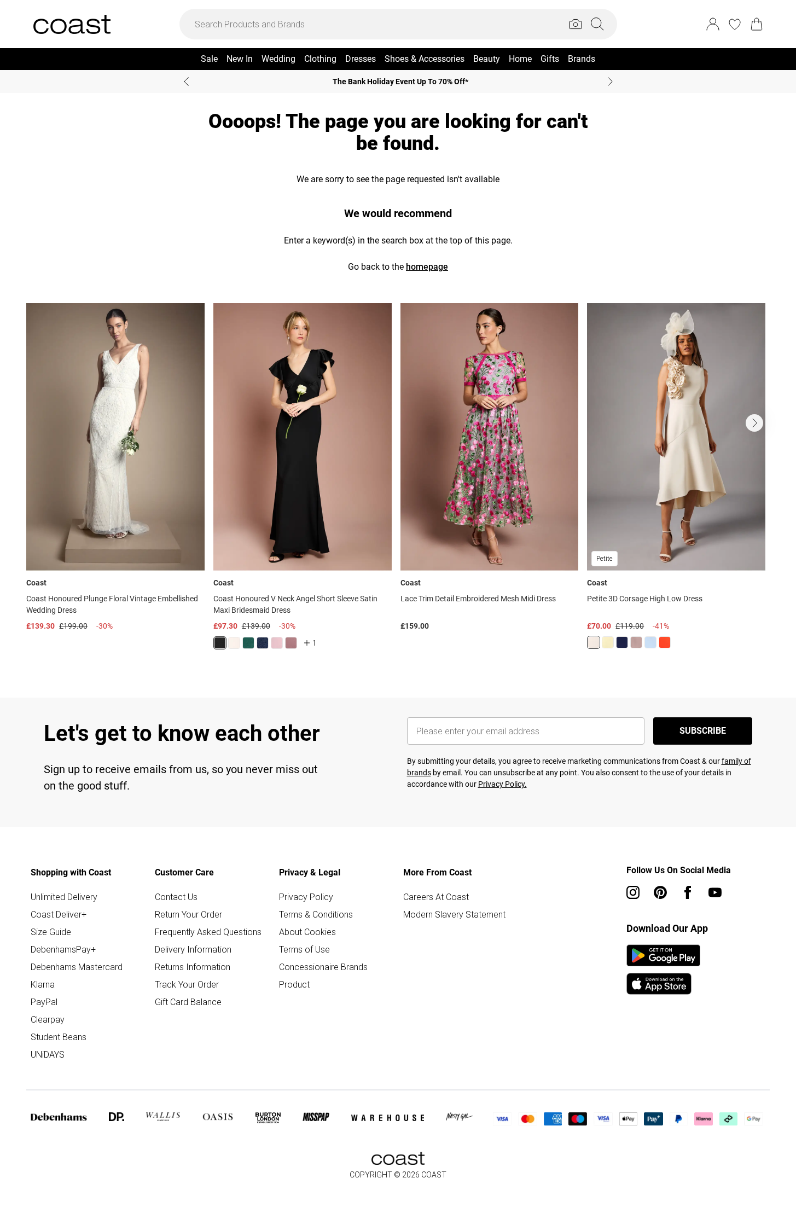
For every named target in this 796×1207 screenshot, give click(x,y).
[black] (220, 643)
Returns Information (192, 966)
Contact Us (176, 896)
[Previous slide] (186, 81)
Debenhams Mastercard (77, 966)
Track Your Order (187, 984)
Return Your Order (188, 914)
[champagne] (594, 642)
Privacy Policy (306, 896)
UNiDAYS (48, 1054)
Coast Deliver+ (58, 914)
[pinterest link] (660, 892)
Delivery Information (193, 949)
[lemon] (608, 642)
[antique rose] (277, 643)
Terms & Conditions (316, 914)
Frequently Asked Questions (208, 931)
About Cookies (307, 931)
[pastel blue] (650, 642)
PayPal (44, 1001)
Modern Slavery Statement (454, 914)
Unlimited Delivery (64, 896)
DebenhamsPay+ (63, 949)
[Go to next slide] (754, 423)
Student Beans (58, 1036)
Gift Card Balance (188, 1001)
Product (294, 984)
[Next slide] (610, 81)
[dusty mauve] (291, 643)
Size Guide (51, 931)
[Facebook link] (687, 892)
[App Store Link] (663, 969)
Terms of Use (304, 949)
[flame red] (665, 642)
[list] (398, 483)
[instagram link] (633, 892)
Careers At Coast (436, 896)
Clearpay (48, 1019)
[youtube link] (715, 892)
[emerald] (248, 643)
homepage (427, 267)
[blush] (234, 643)
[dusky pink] (636, 642)
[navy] (263, 643)
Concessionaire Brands (323, 966)
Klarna (43, 984)
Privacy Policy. (502, 784)
